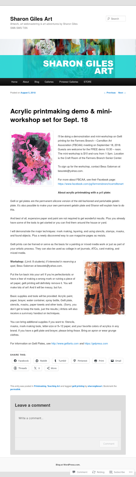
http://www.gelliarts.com (65, 343)
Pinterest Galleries (68, 81)
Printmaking (40, 386)
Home (14, 81)
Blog (37, 81)
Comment (108, 443)
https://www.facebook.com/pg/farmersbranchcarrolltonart (90, 183)
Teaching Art (53, 386)
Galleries (49, 81)
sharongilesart (95, 386)
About (26, 81)
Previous (110, 92)
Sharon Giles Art (31, 18)
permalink (15, 389)
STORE (88, 81)
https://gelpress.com (96, 343)
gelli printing (78, 386)
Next (122, 92)
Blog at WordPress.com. (68, 464)
